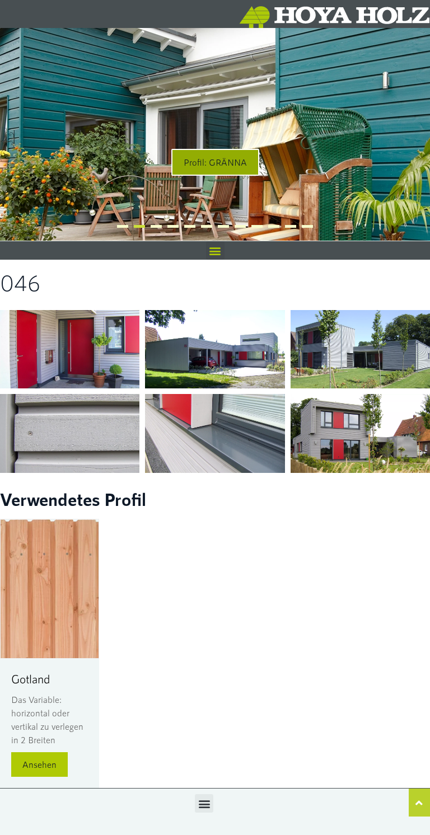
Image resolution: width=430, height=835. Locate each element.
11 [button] (290, 226)
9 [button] (257, 226)
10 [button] (273, 226)
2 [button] (139, 226)
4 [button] (173, 226)
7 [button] (223, 226)
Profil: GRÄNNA (215, 162)
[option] (215, 134)
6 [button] (206, 226)
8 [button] (240, 226)
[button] (215, 250)
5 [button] (189, 226)
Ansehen (39, 764)
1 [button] (122, 226)
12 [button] (307, 226)
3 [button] (156, 226)
